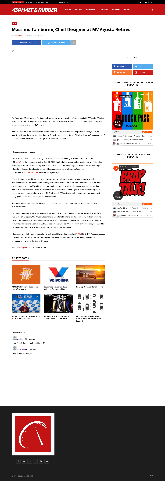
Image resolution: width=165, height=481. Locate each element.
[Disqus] (58, 365)
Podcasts (90, 10)
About (68, 10)
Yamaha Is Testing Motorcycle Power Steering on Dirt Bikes (56, 317)
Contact (116, 10)
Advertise (103, 10)
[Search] (152, 9)
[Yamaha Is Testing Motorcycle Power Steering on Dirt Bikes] (58, 303)
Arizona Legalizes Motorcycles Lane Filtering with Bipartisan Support (88, 318)
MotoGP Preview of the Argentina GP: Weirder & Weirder (26, 317)
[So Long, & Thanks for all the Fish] (90, 274)
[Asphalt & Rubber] (34, 10)
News (15, 23)
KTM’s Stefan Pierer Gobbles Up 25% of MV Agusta (25, 288)
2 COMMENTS (38, 35)
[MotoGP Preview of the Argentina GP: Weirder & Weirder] (26, 303)
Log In (127, 10)
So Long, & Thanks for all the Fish (90, 287)
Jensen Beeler (18, 35)
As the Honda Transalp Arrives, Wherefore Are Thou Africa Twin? (47, 2)
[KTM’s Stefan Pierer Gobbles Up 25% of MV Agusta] (26, 274)
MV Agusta (23, 247)
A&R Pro (78, 10)
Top (151, 476)
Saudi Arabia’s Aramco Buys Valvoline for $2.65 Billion (55, 288)
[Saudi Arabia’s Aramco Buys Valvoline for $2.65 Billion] (58, 274)
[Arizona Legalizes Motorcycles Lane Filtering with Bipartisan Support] (90, 303)
